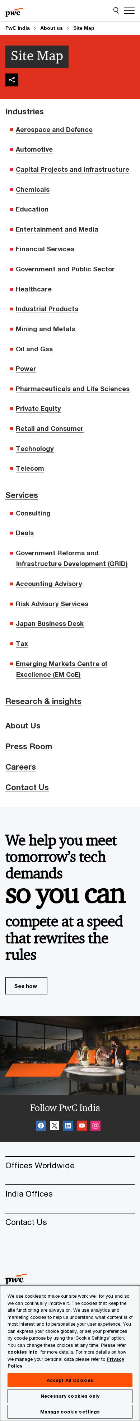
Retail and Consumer (50, 428)
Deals (25, 533)
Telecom (30, 468)
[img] (11, 79)
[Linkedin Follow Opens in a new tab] (68, 1127)
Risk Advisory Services (52, 604)
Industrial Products (47, 309)
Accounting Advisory (49, 584)
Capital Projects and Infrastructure (72, 169)
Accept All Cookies (70, 1380)
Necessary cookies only (70, 1396)
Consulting (33, 513)
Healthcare (34, 289)
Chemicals (33, 189)
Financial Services (45, 249)
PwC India (17, 28)
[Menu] (129, 11)
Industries (24, 111)
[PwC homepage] (14, 11)
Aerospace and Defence (54, 129)
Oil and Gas (34, 349)
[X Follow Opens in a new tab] (55, 1127)
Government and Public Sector (65, 269)
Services (21, 495)
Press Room (28, 746)
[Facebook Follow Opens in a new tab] (41, 1127)
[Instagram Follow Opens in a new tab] (95, 1127)
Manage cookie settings (70, 1412)
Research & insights (43, 701)
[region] (70, 1352)
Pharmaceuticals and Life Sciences (73, 389)
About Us (23, 725)
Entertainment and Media (57, 229)
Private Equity (38, 408)
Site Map (83, 28)
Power (26, 368)
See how (25, 986)
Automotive (34, 149)
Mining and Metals (45, 329)
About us (51, 28)
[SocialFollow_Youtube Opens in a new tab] (82, 1127)
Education (32, 209)
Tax (22, 643)
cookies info (23, 1352)
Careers (20, 766)
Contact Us (27, 787)
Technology (35, 448)
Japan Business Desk (50, 623)
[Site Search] (116, 10)
